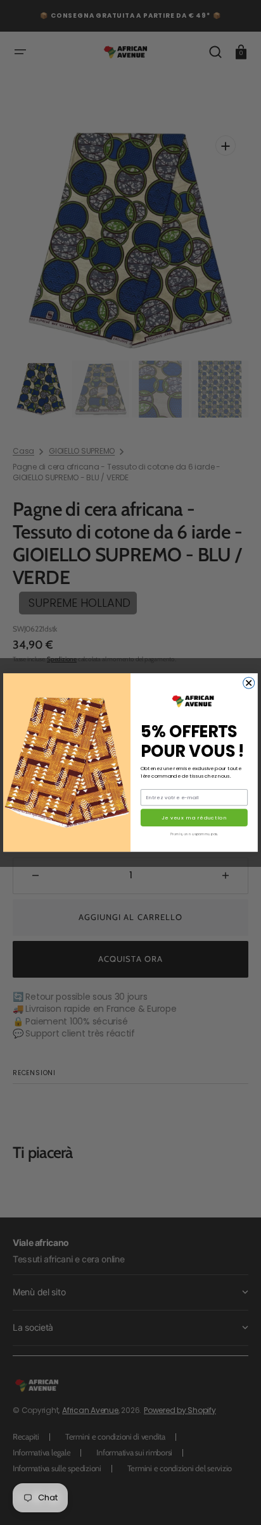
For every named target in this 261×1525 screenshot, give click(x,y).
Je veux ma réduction (194, 817)
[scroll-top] (234, 1498)
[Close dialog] (249, 682)
